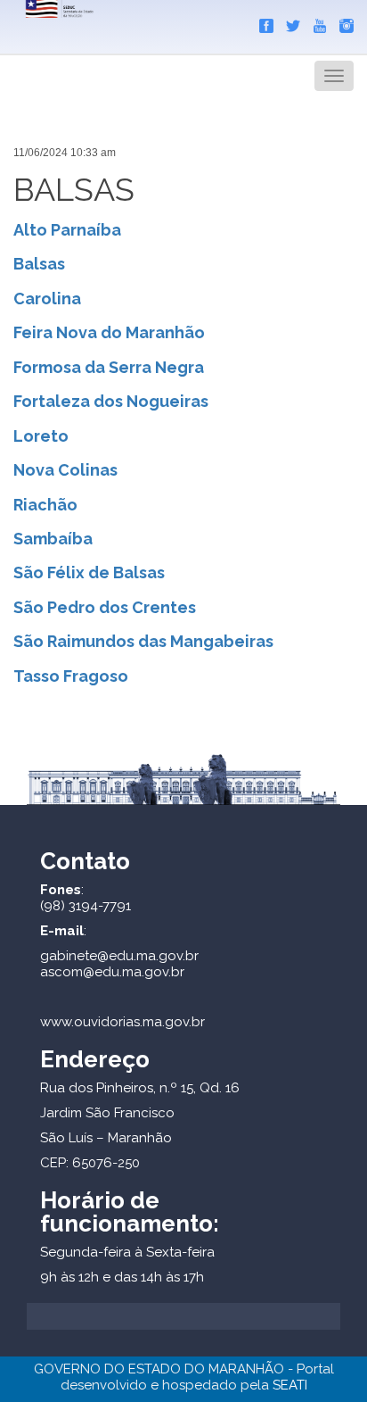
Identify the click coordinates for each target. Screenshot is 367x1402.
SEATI (290, 1385)
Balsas (39, 263)
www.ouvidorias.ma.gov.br (122, 1022)
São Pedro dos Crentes (104, 607)
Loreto (41, 436)
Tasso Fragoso (70, 676)
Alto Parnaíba (67, 229)
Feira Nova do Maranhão (109, 332)
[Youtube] (315, 22)
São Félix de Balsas (89, 572)
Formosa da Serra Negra (108, 367)
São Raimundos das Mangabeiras (143, 641)
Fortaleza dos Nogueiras (110, 401)
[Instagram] (342, 22)
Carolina (47, 298)
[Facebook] (261, 22)
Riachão (45, 504)
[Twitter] (288, 22)
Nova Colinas (65, 469)
